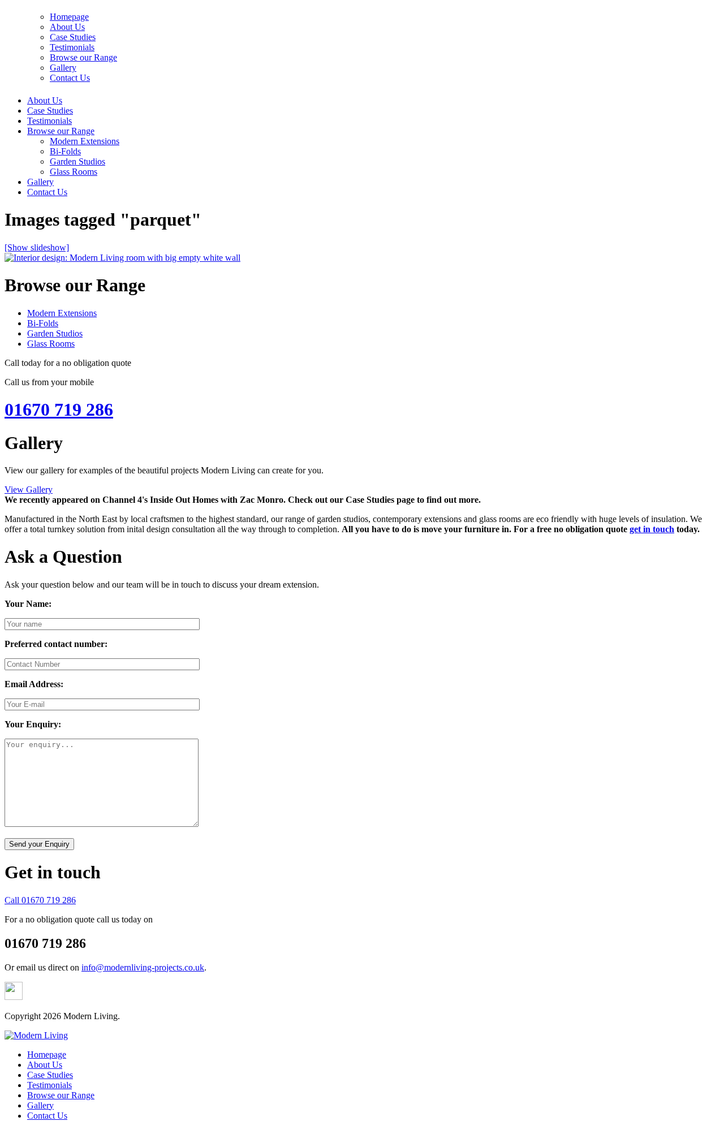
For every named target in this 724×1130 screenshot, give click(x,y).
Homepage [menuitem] (46, 1054)
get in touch (652, 529)
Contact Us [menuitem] (47, 1115)
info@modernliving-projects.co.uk (142, 967)
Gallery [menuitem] (40, 1105)
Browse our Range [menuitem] (60, 1095)
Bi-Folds (65, 151)
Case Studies (50, 110)
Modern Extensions (84, 141)
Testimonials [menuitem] (49, 1085)
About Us (44, 100)
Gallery (40, 182)
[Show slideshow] (37, 247)
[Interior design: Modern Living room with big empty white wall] (122, 257)
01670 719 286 (59, 409)
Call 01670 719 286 (40, 900)
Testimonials (49, 121)
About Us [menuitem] (44, 1064)
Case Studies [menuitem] (50, 1075)
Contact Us (47, 192)
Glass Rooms (73, 171)
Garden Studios (77, 161)
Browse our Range (60, 131)
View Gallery (29, 489)
